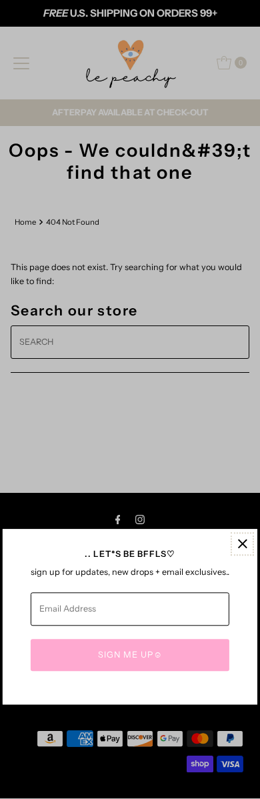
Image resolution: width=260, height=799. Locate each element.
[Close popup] (242, 544)
